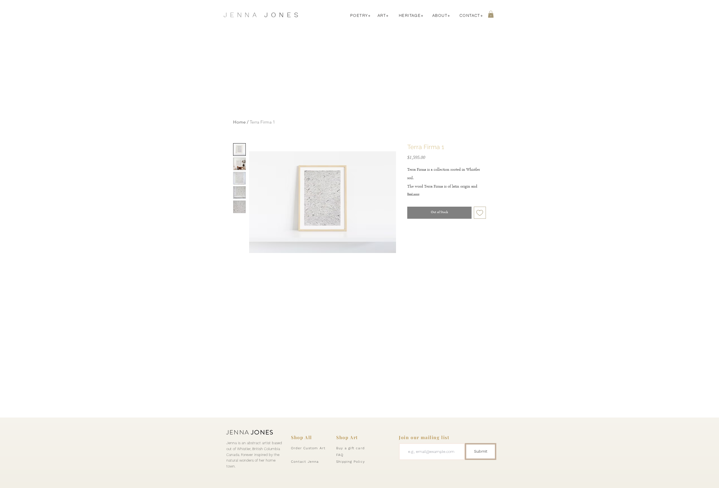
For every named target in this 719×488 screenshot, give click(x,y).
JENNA (250, 432)
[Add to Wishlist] (480, 213)
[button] (491, 14)
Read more (413, 194)
